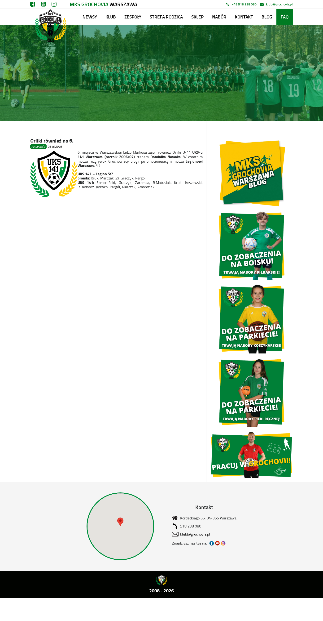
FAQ (284, 16)
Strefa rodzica (166, 16)
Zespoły (132, 16)
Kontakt (244, 16)
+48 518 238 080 (244, 4)
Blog (267, 16)
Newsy (90, 16)
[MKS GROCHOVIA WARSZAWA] (50, 17)
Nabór (219, 16)
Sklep (197, 16)
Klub (110, 16)
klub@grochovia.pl (279, 4)
